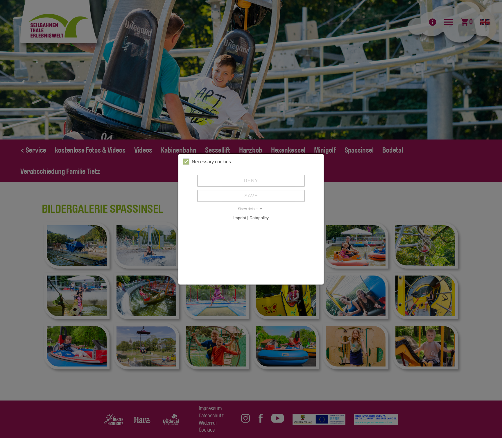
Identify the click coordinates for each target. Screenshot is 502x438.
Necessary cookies (211, 161)
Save (251, 195)
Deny (251, 180)
